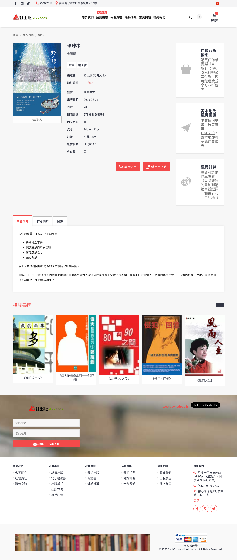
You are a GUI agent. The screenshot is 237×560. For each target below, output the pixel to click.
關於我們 (88, 17)
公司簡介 (21, 472)
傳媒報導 (129, 478)
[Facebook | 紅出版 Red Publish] (15, 3)
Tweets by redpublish (175, 407)
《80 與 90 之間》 (119, 378)
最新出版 (93, 472)
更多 (196, 500)
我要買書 (116, 17)
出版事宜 (165, 478)
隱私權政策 (191, 546)
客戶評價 (57, 495)
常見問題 (145, 17)
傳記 (41, 35)
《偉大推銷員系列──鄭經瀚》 (76, 377)
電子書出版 (58, 478)
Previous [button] (218, 305)
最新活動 (129, 472)
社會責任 (21, 478)
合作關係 (129, 483)
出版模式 (57, 483)
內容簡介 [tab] (23, 221)
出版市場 (57, 489)
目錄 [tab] (60, 221)
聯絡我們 (159, 17)
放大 (39, 119)
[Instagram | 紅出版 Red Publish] (22, 3)
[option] (33, 349)
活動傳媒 (131, 17)
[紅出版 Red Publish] (30, 17)
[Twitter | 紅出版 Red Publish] (28, 3)
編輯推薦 (93, 483)
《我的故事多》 (33, 377)
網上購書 (165, 483)
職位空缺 (21, 483)
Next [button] (222, 305)
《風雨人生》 (205, 380)
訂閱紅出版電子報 (48, 444)
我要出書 (102, 15)
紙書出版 (57, 472)
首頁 (16, 35)
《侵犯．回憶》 (161, 378)
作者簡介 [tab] (43, 221)
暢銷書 (91, 478)
